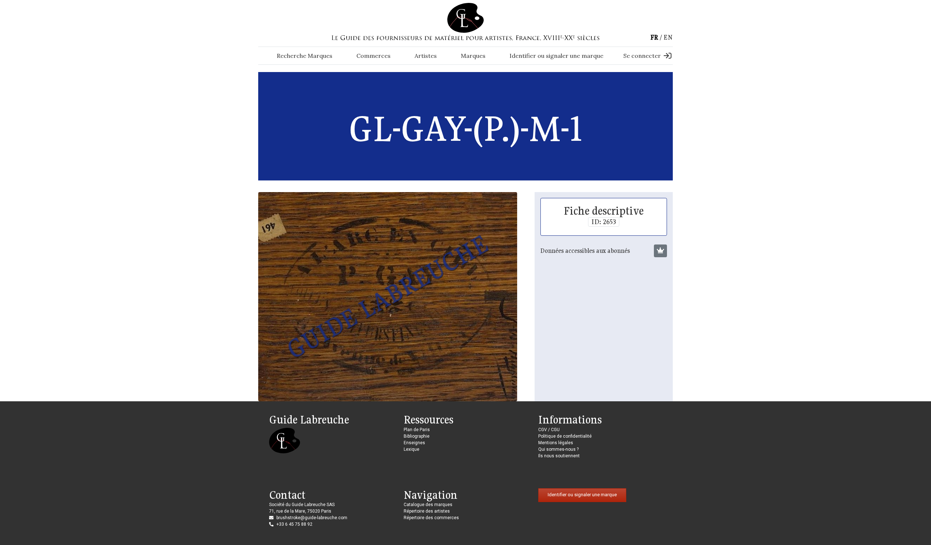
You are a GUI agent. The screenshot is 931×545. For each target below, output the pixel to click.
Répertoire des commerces (431, 517)
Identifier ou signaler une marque (556, 55)
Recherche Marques (304, 55)
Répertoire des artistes (427, 511)
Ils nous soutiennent (559, 455)
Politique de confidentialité (565, 436)
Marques (473, 55)
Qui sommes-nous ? (558, 449)
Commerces (373, 55)
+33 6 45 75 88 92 (294, 524)
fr (654, 37)
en (668, 37)
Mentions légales (555, 442)
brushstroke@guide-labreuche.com (311, 517)
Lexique (411, 449)
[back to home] (465, 17)
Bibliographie (416, 436)
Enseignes (414, 442)
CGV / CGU (549, 429)
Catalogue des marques (428, 504)
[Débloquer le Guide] (660, 251)
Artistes (426, 55)
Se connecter (642, 55)
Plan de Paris (417, 429)
